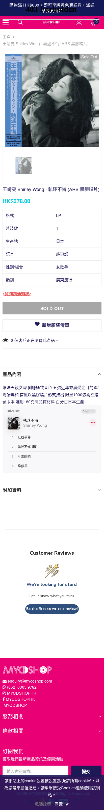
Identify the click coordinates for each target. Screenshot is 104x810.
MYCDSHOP (15, 705)
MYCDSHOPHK (21, 693)
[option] (52, 100)
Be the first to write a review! (52, 608)
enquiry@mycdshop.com (30, 681)
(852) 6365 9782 (22, 687)
